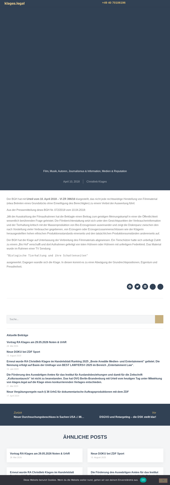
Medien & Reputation (114, 171)
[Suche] (159, 319)
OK (143, 480)
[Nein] (163, 480)
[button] (47, 3)
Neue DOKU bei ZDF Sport (23, 351)
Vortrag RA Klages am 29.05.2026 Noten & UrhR (37, 342)
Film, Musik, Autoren (55, 171)
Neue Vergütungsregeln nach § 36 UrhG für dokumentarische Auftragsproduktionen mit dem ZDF (68, 391)
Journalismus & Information (85, 171)
